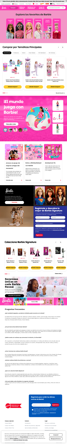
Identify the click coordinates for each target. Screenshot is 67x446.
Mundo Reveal (7, 52)
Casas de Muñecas (41, 7)
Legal (46, 421)
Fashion (23, 52)
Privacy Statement (24, 436)
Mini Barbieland (42, 52)
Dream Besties (32, 52)
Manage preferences (56, 438)
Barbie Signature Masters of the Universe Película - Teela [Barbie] (10, 261)
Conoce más (58, 273)
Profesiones (16, 52)
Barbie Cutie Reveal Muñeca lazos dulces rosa (55, 80)
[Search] (62, 7)
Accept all (55, 434)
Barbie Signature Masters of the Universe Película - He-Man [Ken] (23, 261)
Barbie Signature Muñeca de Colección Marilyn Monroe (35, 261)
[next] (62, 47)
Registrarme (39, 235)
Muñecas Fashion (22, 7)
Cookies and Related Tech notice (20, 439)
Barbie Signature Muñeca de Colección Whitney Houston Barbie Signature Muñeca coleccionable (48, 261)
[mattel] (33, 3)
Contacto (27, 421)
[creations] (53, 3)
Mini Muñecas (52, 52)
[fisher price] (47, 3)
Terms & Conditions (14, 438)
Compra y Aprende (9, 421)
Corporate (21, 3)
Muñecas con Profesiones (32, 7)
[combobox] (56, 7)
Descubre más (11, 124)
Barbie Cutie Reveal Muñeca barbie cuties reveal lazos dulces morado (34, 80)
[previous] (58, 47)
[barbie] (37, 3)
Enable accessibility (5, 3)
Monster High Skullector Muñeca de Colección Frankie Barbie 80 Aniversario (60, 261)
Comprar (13, 7)
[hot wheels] (42, 3)
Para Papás (28, 3)
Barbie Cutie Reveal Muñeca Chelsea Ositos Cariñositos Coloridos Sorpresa (12, 80)
